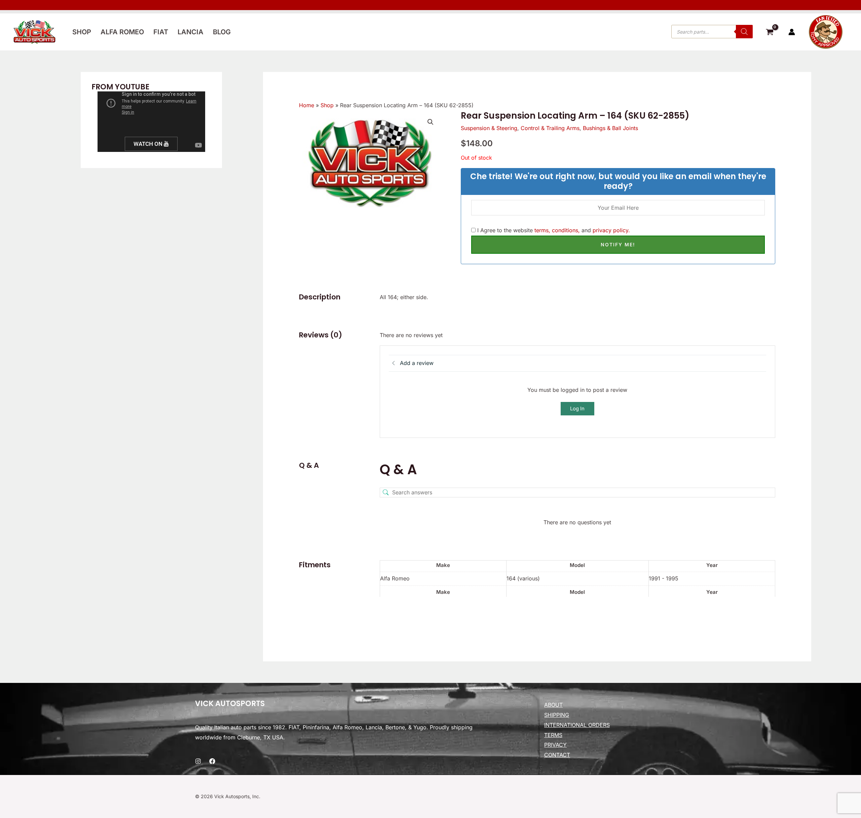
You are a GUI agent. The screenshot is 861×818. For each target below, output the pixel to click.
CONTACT (557, 754)
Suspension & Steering (489, 128)
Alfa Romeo (122, 32)
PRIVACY (555, 744)
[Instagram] (198, 761)
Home (306, 105)
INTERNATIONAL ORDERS (577, 725)
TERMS (553, 735)
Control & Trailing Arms (550, 128)
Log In (577, 408)
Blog (222, 32)
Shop (81, 32)
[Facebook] (212, 761)
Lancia (190, 32)
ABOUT (553, 704)
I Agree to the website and (553, 230)
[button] (430, 122)
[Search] (744, 31)
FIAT (160, 32)
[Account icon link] (791, 32)
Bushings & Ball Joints (610, 128)
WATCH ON (149, 143)
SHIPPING (556, 714)
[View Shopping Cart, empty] (769, 33)
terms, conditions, (557, 230)
